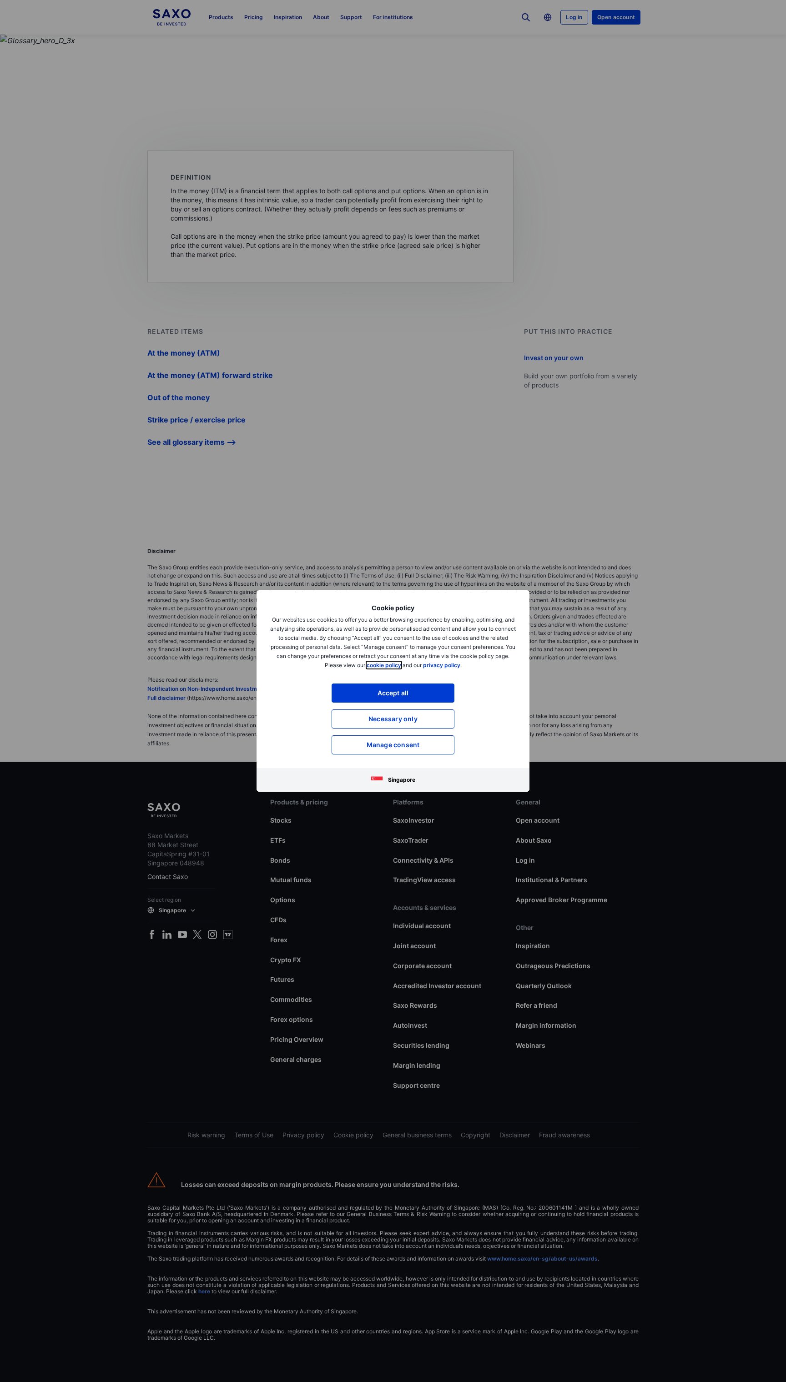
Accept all (393, 693)
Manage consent (393, 745)
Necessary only (393, 719)
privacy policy (441, 665)
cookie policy (384, 665)
